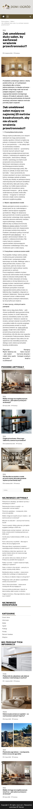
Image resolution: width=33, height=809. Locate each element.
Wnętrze (4, 637)
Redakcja (17, 53)
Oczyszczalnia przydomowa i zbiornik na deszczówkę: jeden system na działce (14, 590)
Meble (4, 30)
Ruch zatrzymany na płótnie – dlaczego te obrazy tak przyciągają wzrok (15, 542)
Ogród (4, 626)
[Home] (3, 16)
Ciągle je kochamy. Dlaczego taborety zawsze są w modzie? (14, 439)
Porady (4, 631)
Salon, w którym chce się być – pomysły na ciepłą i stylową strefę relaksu (15, 568)
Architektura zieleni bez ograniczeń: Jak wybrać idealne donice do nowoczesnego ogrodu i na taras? (14, 553)
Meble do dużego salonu (11, 226)
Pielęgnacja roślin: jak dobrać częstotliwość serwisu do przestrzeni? (15, 580)
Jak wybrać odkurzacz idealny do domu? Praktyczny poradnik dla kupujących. (14, 559)
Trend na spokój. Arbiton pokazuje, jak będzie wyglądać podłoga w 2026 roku (15, 526)
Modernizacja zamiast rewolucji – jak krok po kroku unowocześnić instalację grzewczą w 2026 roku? (15, 532)
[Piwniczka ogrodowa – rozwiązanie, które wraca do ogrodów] (16, 735)
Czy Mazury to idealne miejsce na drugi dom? (16, 577)
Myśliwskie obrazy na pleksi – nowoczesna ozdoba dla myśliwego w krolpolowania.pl (15, 573)
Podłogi (4, 629)
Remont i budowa (7, 634)
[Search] (30, 16)
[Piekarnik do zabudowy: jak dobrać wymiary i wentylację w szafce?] (16, 659)
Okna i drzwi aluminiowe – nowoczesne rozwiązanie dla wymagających (14, 585)
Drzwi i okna (6, 617)
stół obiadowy (16, 235)
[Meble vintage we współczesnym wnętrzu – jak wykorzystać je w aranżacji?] (16, 382)
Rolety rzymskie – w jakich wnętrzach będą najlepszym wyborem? (15, 563)
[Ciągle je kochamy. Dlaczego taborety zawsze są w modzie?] (16, 422)
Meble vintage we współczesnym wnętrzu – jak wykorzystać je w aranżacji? (15, 400)
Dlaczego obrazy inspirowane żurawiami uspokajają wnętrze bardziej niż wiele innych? (15, 547)
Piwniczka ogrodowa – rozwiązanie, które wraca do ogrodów (16, 753)
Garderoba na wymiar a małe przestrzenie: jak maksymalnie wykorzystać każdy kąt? (14, 478)
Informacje (5, 620)
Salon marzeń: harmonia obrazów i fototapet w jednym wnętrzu (23, 353)
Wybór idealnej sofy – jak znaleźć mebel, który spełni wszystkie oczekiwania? (9, 355)
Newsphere (28, 805)
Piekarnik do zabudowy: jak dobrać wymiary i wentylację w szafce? (16, 677)
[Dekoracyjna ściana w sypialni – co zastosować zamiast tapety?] (16, 697)
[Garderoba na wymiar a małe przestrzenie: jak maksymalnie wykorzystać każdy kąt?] (16, 460)
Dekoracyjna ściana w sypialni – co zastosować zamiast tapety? (12, 507)
